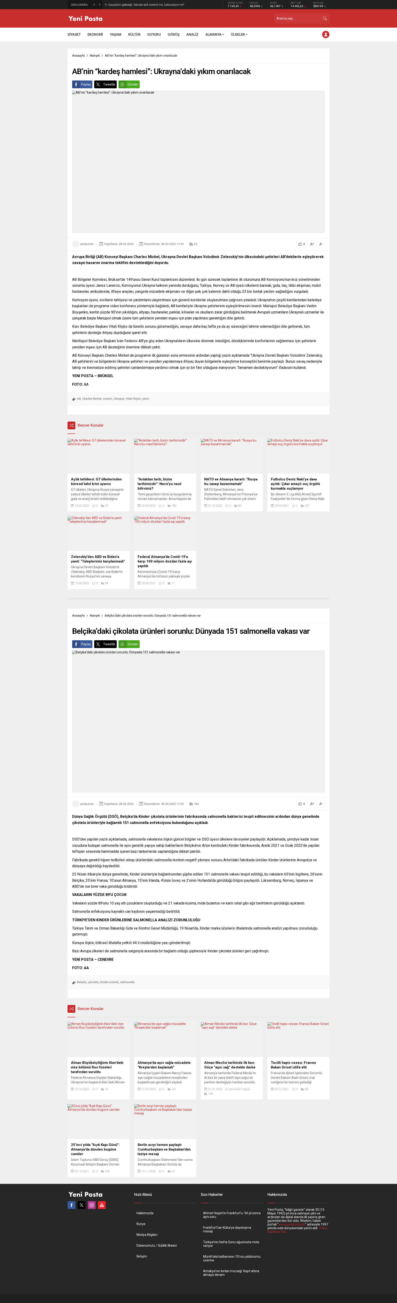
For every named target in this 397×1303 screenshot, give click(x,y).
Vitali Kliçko (133, 398)
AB (79, 398)
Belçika (82, 982)
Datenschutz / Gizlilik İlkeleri (156, 1245)
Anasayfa (78, 55)
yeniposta (87, 244)
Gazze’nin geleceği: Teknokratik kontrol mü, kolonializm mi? (146, 4)
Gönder (133, 84)
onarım (107, 398)
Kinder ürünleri (109, 982)
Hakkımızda (144, 1213)
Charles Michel (92, 398)
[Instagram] (92, 1205)
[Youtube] (102, 1205)
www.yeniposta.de (291, 1224)
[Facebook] (71, 1205)
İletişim (141, 1256)
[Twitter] (81, 1205)
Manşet (95, 55)
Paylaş (86, 84)
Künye (140, 1224)
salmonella (127, 982)
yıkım (145, 398)
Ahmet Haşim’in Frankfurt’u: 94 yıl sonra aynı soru (232, 1215)
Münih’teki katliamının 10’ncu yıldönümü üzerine (232, 1258)
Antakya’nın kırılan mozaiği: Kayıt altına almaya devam (231, 1273)
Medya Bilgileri (146, 1235)
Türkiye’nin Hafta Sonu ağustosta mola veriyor (231, 1244)
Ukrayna (118, 398)
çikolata (93, 982)
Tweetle (109, 84)
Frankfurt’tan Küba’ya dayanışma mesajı (227, 1229)
